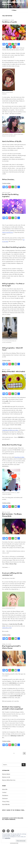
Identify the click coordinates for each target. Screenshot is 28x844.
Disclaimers (5, 795)
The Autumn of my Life (9, 22)
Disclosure (5, 798)
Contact (4, 792)
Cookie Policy (7, 838)
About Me (4, 789)
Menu (14, 10)
